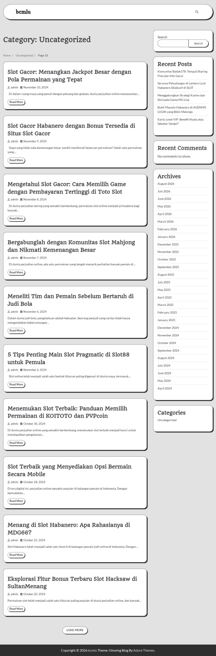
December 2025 (168, 244)
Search (162, 37)
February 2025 (167, 312)
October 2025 (167, 259)
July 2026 (164, 191)
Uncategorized (167, 420)
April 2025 (165, 297)
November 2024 (168, 335)
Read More (16, 102)
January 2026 (166, 236)
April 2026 (165, 214)
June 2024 (164, 373)
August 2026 (166, 183)
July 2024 (164, 365)
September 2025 (168, 267)
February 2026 (167, 229)
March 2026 (166, 221)
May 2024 (164, 380)
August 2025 (166, 274)
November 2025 (168, 251)
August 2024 (166, 358)
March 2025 (166, 305)
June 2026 (164, 198)
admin (14, 87)
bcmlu (23, 12)
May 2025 (164, 290)
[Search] (197, 12)
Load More (75, 630)
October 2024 (167, 343)
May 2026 (164, 206)
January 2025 (166, 320)
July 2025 (164, 282)
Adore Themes (143, 650)
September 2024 (168, 350)
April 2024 (165, 388)
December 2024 (168, 327)
